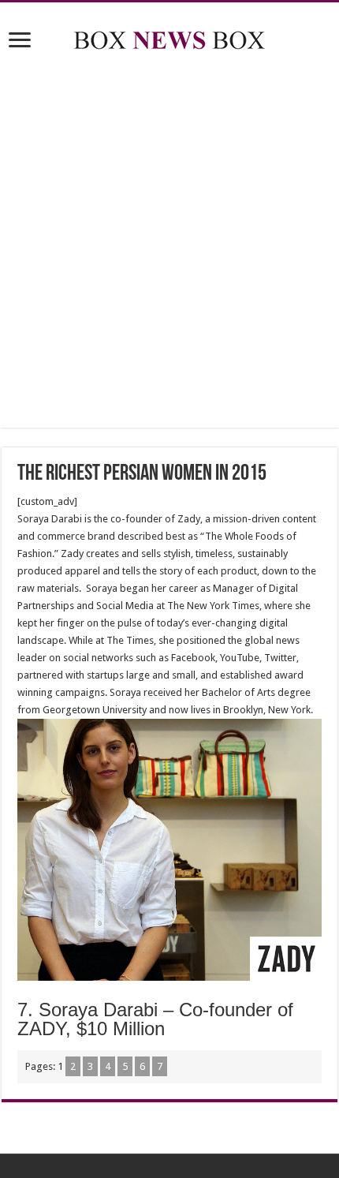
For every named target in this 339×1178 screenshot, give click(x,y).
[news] (169, 37)
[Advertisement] (169, 242)
